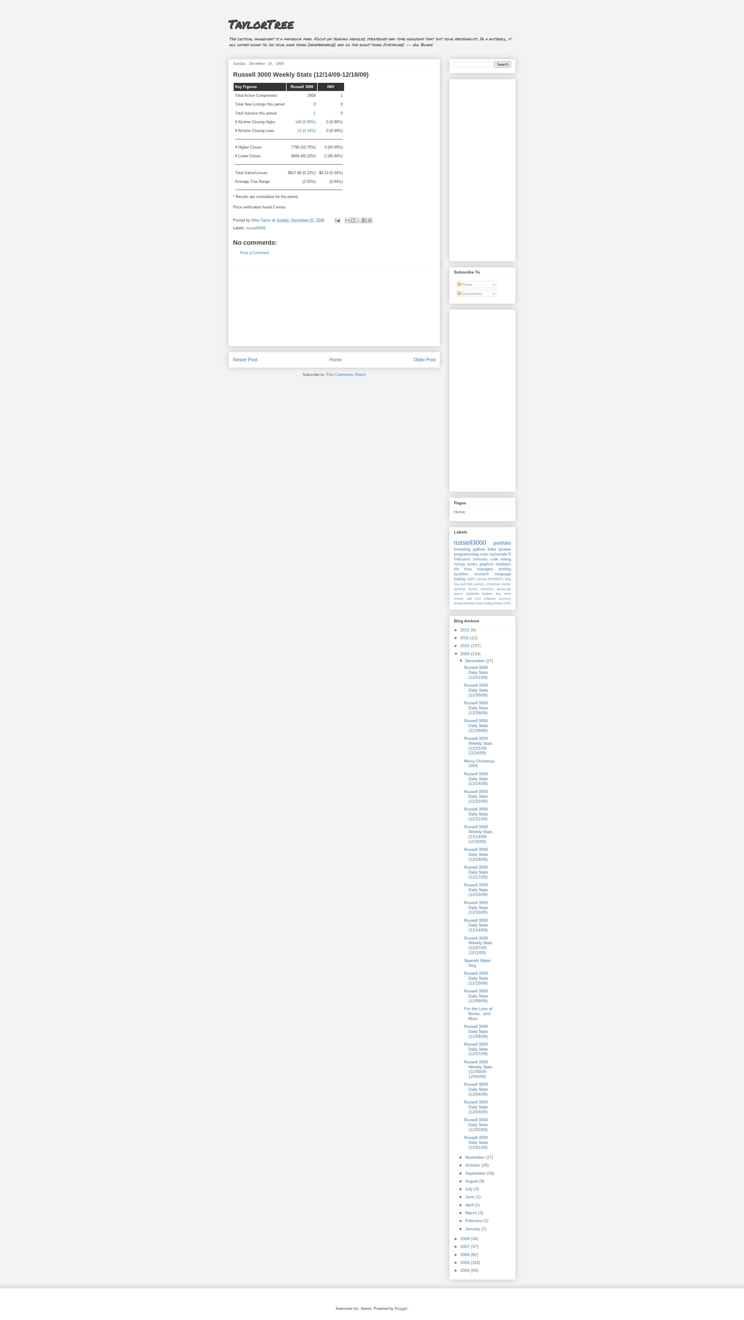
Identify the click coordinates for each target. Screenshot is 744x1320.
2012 (465, 630)
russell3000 (256, 228)
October (473, 1165)
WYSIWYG (496, 579)
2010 (465, 645)
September (476, 1173)
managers (485, 569)
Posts (466, 284)
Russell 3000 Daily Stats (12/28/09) (476, 725)
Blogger (401, 1308)
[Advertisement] (334, 305)
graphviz (487, 564)
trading (459, 579)
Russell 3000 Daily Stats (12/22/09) (476, 796)
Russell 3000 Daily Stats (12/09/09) (476, 996)
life (456, 569)
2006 (465, 1254)
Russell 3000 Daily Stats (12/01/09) (476, 1142)
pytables (461, 574)
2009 (465, 653)
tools (479, 603)
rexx (478, 598)
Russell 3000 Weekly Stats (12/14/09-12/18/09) (478, 834)
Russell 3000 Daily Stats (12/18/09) (476, 854)
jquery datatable (466, 593)
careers (479, 584)
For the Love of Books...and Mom (478, 1013)
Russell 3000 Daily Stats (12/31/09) (476, 672)
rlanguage (503, 574)
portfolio (502, 543)
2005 (465, 1262)
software (490, 598)
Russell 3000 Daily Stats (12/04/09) (476, 1089)
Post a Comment (254, 253)
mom (507, 593)
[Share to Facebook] (364, 220)
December (475, 660)
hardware (503, 564)
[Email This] (347, 220)
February (474, 1220)
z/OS (507, 603)
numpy (459, 564)
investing (462, 549)
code (494, 559)
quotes (504, 549)
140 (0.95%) (305, 122)
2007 (465, 1246)
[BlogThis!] (353, 220)
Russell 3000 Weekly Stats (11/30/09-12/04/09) (478, 1069)
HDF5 (471, 579)
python (479, 549)
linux (468, 569)
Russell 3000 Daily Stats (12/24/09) (476, 778)
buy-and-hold (463, 584)
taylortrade (498, 554)
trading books (492, 603)
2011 (465, 637)
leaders (487, 593)
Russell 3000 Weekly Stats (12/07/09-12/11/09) (478, 945)
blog (508, 579)
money (459, 598)
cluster (506, 584)
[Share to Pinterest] (370, 220)
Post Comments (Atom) (346, 374)
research (481, 574)
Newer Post (245, 359)
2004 (465, 1270)
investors (487, 589)
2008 (465, 1238)
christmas (493, 584)
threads (469, 603)
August (472, 1181)
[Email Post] (337, 220)
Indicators (462, 559)
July (469, 1189)
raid (469, 598)
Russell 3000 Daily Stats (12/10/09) (476, 978)
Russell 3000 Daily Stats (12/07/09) (476, 1049)
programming (466, 554)
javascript (504, 589)
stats (484, 554)
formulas (480, 559)
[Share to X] (359, 220)
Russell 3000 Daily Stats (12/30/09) (476, 690)
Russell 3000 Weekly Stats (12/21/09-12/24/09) (478, 745)
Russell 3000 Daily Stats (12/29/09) (476, 708)
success (505, 598)
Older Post (424, 359)
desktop (459, 589)
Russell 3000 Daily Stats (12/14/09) (476, 925)
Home (335, 359)
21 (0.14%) (306, 130)
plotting (505, 569)
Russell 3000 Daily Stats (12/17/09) (476, 872)
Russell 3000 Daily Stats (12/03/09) (476, 1107)
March (471, 1212)
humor (472, 589)
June (470, 1196)
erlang (506, 559)
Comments (471, 293)
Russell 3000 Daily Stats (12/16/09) (476, 890)
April (470, 1205)
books (472, 564)
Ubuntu (482, 579)
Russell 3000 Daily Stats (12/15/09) (476, 907)
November (475, 1157)
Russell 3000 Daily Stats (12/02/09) (476, 1124)
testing (458, 603)
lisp (498, 593)
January (473, 1228)
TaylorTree (261, 24)
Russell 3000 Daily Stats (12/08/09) (476, 1031)
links (492, 549)
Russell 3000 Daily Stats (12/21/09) (476, 814)
